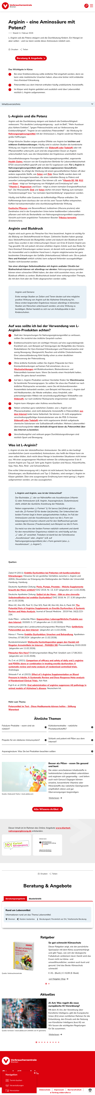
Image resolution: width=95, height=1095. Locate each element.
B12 (81, 180)
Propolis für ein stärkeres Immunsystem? (21, 740)
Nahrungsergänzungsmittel (22, 133)
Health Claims (15, 161)
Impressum (59, 1090)
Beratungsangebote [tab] (15, 899)
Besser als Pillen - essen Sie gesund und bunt (68, 765)
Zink (50, 174)
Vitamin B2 (68, 180)
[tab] (46, 983)
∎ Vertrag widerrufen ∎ (60, 1092)
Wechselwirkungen (23, 369)
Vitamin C (14, 186)
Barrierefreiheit (74, 1090)
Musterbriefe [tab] (35, 899)
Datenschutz (44, 1090)
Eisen (15, 183)
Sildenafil (19, 398)
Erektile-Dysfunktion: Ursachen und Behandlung (48, 634)
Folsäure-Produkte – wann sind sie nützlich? (18, 727)
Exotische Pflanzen (17, 208)
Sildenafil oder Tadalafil (61, 147)
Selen (40, 174)
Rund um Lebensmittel (18, 910)
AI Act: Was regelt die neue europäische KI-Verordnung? (64, 1004)
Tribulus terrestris (67, 217)
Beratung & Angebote (29, 58)
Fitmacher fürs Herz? (18, 652)
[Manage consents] (90, 1090)
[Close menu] (35, 1073)
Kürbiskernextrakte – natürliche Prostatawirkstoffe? (62, 727)
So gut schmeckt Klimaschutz (64, 942)
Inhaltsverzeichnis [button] (11, 104)
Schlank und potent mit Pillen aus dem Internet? (66, 740)
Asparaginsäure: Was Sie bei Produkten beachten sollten (29, 751)
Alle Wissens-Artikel (46, 809)
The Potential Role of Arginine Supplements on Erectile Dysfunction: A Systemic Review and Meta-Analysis (46, 608)
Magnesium (26, 186)
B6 (76, 180)
